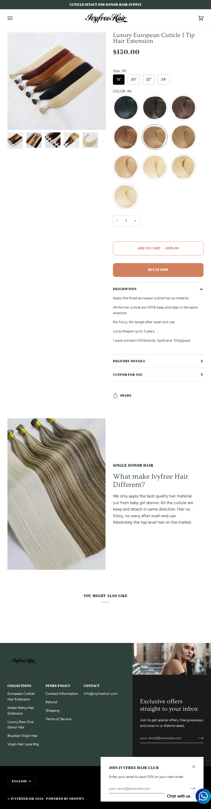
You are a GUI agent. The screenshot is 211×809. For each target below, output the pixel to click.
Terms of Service (58, 719)
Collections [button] (19, 685)
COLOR (122, 91)
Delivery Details (129, 361)
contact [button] (92, 685)
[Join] (197, 738)
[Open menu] (15, 18)
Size (120, 71)
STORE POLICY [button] (58, 685)
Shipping (52, 710)
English (20, 781)
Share (125, 395)
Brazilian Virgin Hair (22, 736)
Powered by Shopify (65, 798)
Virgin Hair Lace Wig (23, 744)
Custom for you (128, 374)
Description (125, 289)
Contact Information (62, 693)
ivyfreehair (22, 798)
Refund (51, 702)
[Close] (196, 764)
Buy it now (158, 269)
